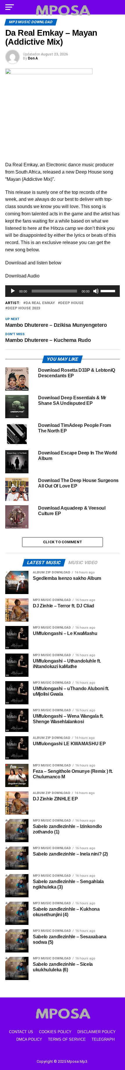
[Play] (13, 291)
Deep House (72, 303)
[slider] (109, 290)
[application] (62, 291)
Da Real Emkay (40, 303)
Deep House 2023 (24, 308)
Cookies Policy (55, 1032)
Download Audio (22, 275)
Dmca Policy (29, 1039)
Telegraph (103, 1039)
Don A (33, 58)
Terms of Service (67, 1039)
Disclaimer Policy (96, 1032)
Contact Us (21, 1032)
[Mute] (96, 291)
